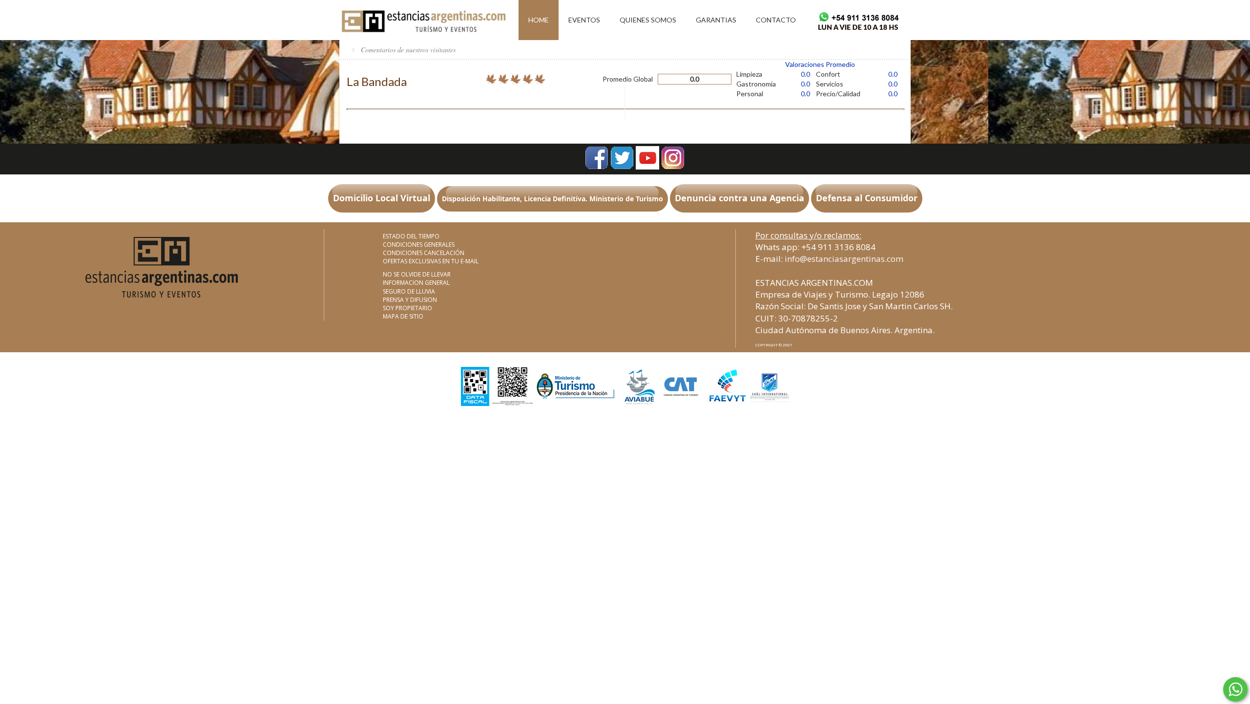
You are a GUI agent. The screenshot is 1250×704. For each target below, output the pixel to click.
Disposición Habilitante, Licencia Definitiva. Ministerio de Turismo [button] (552, 198)
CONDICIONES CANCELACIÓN (423, 253)
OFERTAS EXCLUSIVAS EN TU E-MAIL (431, 261)
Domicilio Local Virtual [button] (381, 198)
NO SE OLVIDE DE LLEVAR (417, 274)
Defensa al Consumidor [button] (866, 198)
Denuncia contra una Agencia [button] (739, 198)
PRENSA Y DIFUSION (410, 300)
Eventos (584, 20)
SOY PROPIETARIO (407, 308)
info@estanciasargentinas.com (844, 258)
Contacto (776, 20)
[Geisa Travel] (422, 19)
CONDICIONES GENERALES (419, 244)
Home (538, 20)
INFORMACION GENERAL (416, 282)
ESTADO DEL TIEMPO (411, 236)
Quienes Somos (648, 20)
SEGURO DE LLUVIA (409, 291)
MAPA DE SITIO (403, 316)
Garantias (716, 20)
